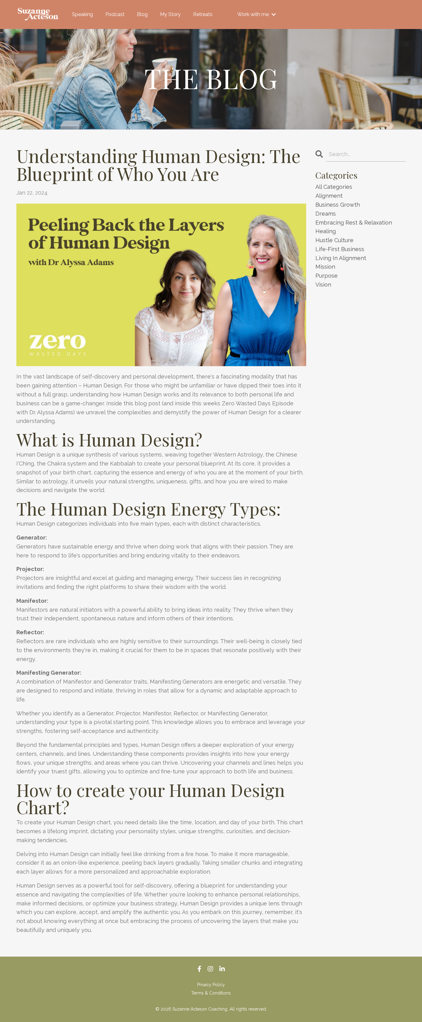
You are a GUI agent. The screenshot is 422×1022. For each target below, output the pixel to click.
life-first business (339, 249)
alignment (329, 195)
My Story (170, 14)
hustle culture (334, 240)
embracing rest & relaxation (353, 222)
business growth (337, 204)
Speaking (82, 14)
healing (325, 231)
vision (323, 284)
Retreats (203, 14)
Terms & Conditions (211, 993)
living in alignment (340, 258)
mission (325, 266)
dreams (325, 213)
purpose (326, 275)
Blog (142, 14)
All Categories (333, 187)
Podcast (114, 14)
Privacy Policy (211, 984)
